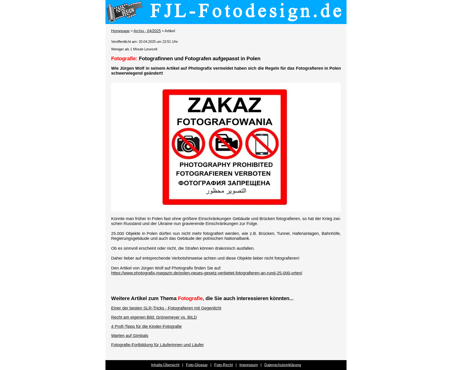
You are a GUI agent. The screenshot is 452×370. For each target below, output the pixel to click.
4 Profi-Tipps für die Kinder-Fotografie (146, 326)
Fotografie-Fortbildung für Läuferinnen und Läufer (157, 344)
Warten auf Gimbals (129, 335)
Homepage (120, 31)
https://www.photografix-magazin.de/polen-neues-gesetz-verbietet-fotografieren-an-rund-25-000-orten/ (206, 273)
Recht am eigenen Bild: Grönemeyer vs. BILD (154, 317)
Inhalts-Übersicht (165, 365)
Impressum (248, 365)
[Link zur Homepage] (226, 21)
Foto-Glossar (197, 365)
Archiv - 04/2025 (147, 31)
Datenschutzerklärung (282, 365)
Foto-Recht (223, 365)
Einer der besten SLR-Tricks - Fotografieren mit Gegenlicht (166, 308)
